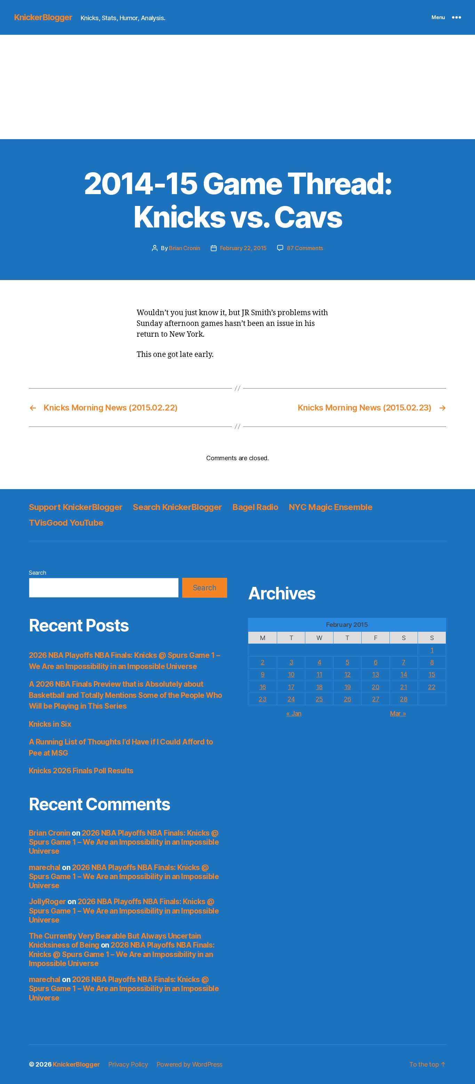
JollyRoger (47, 901)
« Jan (293, 713)
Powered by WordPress (189, 1064)
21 (403, 687)
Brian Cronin (184, 248)
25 (319, 699)
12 (347, 674)
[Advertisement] (237, 87)
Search (37, 572)
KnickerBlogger (43, 17)
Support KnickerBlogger (75, 507)
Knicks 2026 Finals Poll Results (81, 770)
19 (347, 687)
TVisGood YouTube (66, 523)
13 (375, 674)
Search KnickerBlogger (177, 507)
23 (262, 699)
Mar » (398, 713)
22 (431, 687)
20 (375, 687)
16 (262, 687)
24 (291, 699)
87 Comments (305, 248)
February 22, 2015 (243, 248)
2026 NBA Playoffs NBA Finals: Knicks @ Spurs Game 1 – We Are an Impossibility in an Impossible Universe (124, 842)
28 (403, 699)
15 (431, 674)
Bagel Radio (255, 507)
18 (319, 687)
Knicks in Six (50, 724)
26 (347, 699)
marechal (45, 867)
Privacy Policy (128, 1064)
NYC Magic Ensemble (330, 507)
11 (319, 674)
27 (375, 699)
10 (291, 674)
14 (403, 674)
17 (291, 687)
